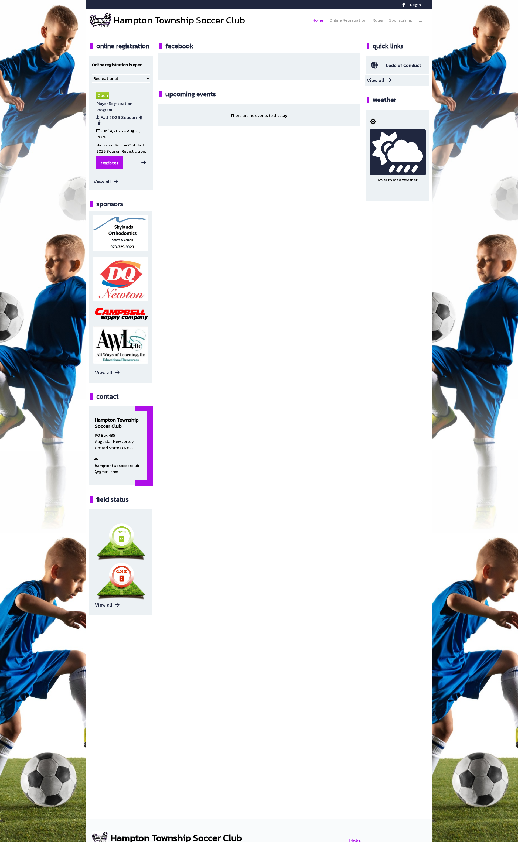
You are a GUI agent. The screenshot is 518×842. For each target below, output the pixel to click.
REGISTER (109, 162)
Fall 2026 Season (119, 118)
